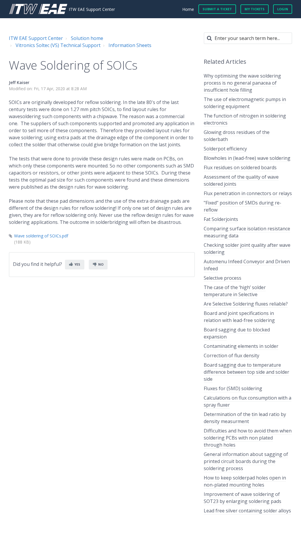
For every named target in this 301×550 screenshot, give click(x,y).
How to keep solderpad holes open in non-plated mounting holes (245, 481)
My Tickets (255, 9)
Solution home (87, 38)
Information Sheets (129, 45)
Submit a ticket (217, 9)
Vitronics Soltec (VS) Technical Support (58, 45)
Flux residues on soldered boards (240, 167)
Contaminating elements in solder (241, 346)
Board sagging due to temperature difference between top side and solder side (246, 372)
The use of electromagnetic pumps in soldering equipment (245, 103)
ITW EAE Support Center (36, 38)
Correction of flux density (231, 355)
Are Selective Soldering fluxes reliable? (246, 304)
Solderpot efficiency (225, 148)
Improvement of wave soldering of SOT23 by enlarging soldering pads (242, 497)
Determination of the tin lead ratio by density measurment (245, 418)
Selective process (222, 278)
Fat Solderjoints (221, 219)
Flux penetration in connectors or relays (248, 193)
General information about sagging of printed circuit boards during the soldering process (246, 461)
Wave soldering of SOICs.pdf (41, 236)
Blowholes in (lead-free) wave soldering (247, 158)
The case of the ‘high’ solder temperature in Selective (235, 291)
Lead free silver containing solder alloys (247, 510)
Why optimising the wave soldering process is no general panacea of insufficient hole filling (242, 83)
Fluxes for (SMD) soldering (233, 388)
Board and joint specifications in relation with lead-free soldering (239, 316)
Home (188, 9)
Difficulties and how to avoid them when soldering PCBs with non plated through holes (248, 437)
